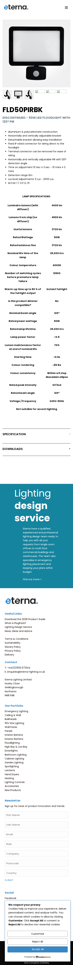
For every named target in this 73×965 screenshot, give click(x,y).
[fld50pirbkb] (18, 94)
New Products (13, 790)
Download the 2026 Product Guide (25, 619)
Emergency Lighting (16, 711)
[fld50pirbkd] (7, 94)
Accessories (12, 786)
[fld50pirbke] (62, 94)
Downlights (11, 750)
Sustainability (12, 642)
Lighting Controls (15, 782)
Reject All (37, 941)
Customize (37, 933)
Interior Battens (14, 735)
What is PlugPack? (15, 623)
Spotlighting (12, 766)
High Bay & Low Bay (16, 746)
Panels (8, 731)
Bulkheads (11, 719)
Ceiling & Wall (13, 715)
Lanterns (10, 770)
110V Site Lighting (14, 723)
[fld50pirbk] (51, 94)
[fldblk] (40, 94)
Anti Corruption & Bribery (36, 962)
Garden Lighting (14, 762)
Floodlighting (12, 743)
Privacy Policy (13, 650)
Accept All (38, 949)
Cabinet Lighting (14, 758)
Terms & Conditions (16, 639)
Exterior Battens (14, 739)
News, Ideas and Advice (18, 631)
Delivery (9, 654)
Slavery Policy (13, 647)
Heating (9, 778)
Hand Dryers (12, 774)
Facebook (10, 898)
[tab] (36, 435)
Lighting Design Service (18, 627)
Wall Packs (11, 727)
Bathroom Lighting (15, 754)
